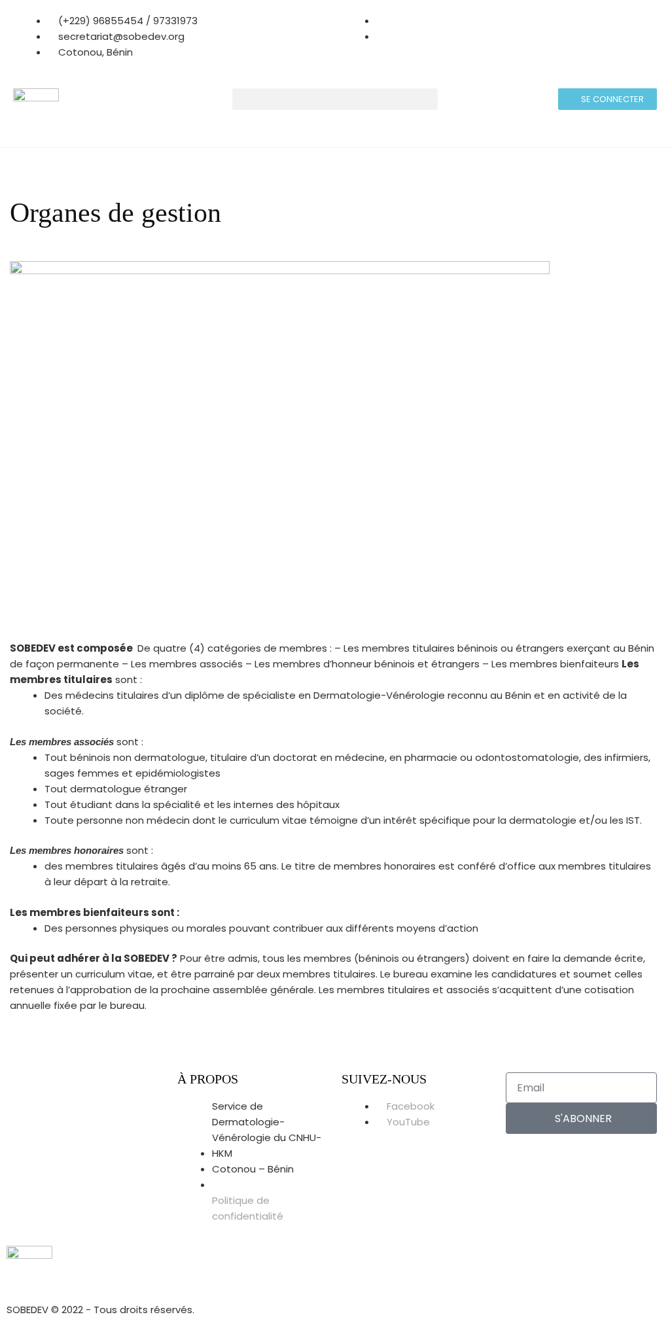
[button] (335, 99)
